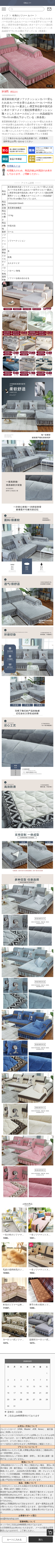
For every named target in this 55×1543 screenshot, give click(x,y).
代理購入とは (13, 166)
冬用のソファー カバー (23, 15)
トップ (5, 15)
